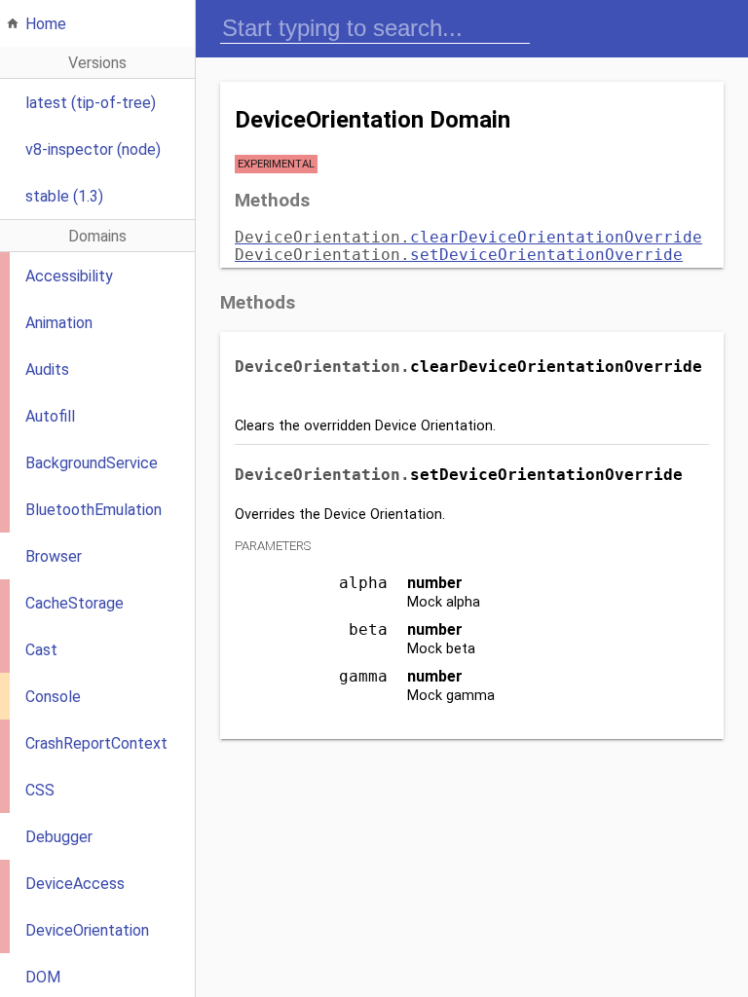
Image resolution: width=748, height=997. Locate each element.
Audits (47, 369)
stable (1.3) (64, 196)
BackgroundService (91, 463)
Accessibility (69, 276)
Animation (59, 323)
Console (53, 696)
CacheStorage (74, 603)
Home (45, 24)
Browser (53, 556)
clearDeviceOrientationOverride (468, 237)
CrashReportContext (96, 743)
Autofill (50, 416)
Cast (41, 650)
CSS (40, 790)
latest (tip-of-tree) (90, 102)
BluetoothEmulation (93, 509)
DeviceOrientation (87, 930)
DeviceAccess (75, 883)
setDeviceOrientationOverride (459, 254)
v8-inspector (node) (93, 149)
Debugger (59, 837)
